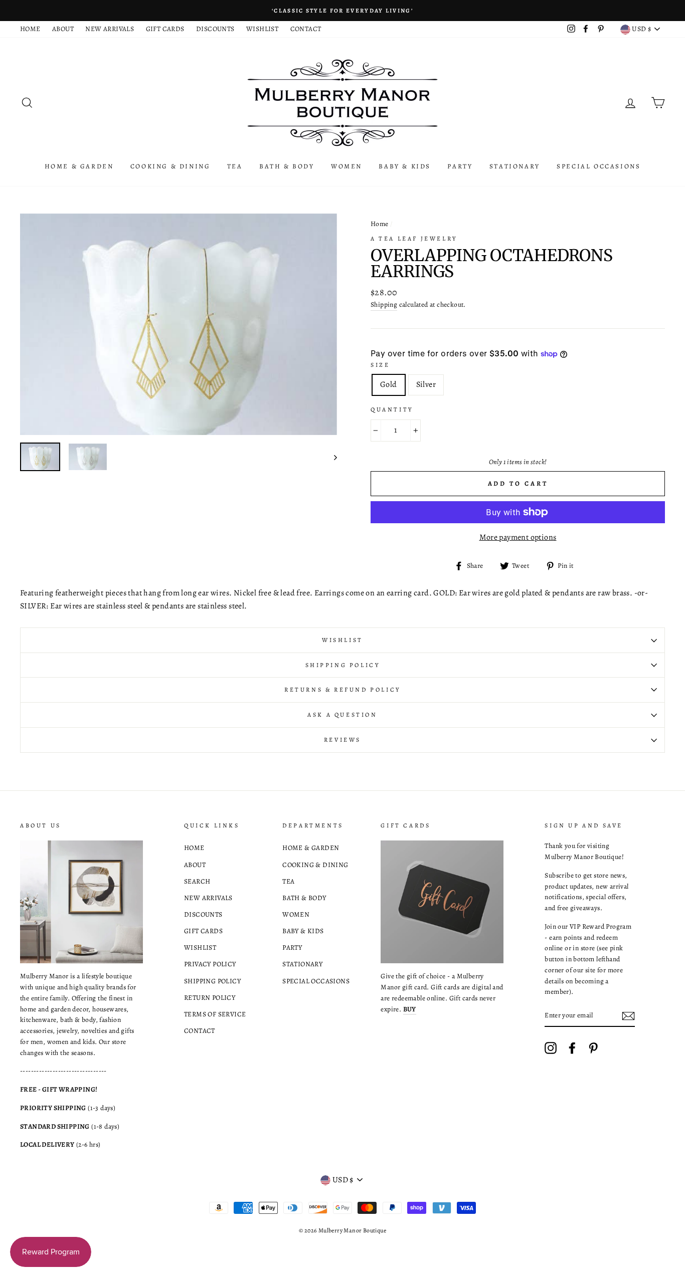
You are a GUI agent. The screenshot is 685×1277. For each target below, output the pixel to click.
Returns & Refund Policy (342, 690)
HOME (30, 29)
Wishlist (342, 640)
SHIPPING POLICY (212, 981)
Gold (388, 384)
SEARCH (197, 881)
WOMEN (346, 166)
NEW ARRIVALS (109, 29)
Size (380, 365)
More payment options (518, 537)
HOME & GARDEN (79, 166)
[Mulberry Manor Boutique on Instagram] (551, 1048)
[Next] (330, 457)
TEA (235, 166)
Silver (426, 384)
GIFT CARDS (165, 29)
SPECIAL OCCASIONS (598, 166)
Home (380, 224)
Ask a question (342, 715)
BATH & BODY (286, 166)
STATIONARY (514, 166)
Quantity (392, 409)
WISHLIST (262, 29)
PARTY (459, 166)
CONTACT (305, 29)
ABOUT (63, 29)
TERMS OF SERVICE (215, 1014)
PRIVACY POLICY (210, 964)
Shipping (384, 304)
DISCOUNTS (215, 29)
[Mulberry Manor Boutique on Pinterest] (593, 1048)
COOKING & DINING (170, 166)
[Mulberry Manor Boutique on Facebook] (572, 1048)
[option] (342, 10)
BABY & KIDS (405, 166)
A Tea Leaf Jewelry (414, 239)
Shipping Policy (342, 665)
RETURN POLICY (209, 997)
